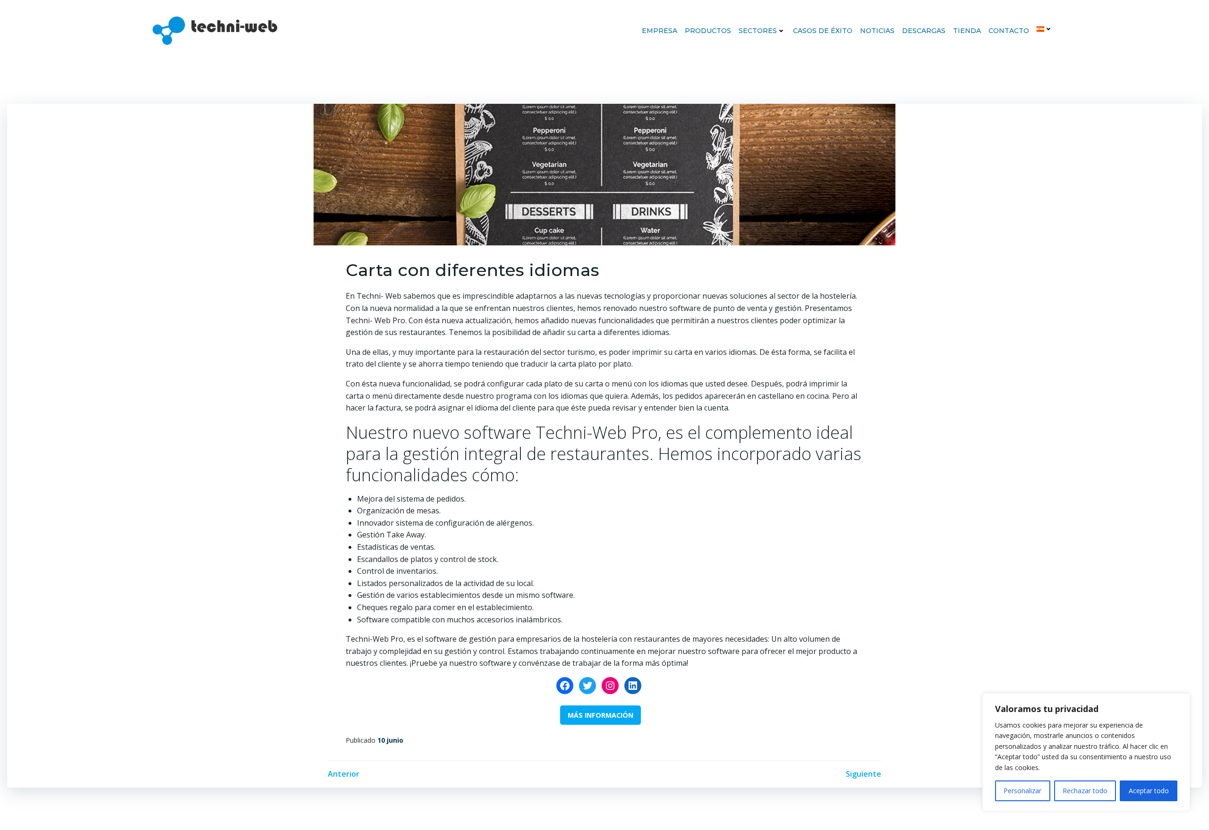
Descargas (923, 30)
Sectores (758, 30)
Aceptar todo (1149, 790)
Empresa (659, 30)
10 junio (390, 740)
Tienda (967, 30)
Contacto (1008, 30)
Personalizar (1022, 790)
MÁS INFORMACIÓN (600, 715)
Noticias (877, 30)
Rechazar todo (1085, 790)
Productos (708, 30)
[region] (1086, 752)
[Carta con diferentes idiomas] (604, 173)
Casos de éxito (822, 30)
